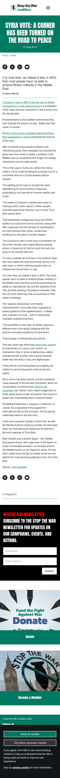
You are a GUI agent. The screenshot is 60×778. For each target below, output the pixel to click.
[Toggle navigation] (48, 7)
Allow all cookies (30, 734)
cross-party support (45, 344)
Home (5, 55)
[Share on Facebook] (4, 66)
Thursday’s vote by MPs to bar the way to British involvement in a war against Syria (28, 104)
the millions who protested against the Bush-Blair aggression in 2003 (28, 135)
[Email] (27, 66)
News (13, 55)
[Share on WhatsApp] (19, 66)
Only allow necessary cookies (30, 742)
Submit (49, 571)
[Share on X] (12, 66)
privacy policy (21, 767)
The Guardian (19, 467)
